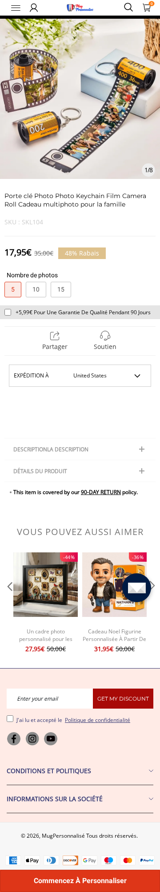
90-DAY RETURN (101, 492)
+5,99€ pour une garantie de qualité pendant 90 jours (83, 312)
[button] (8, 603)
